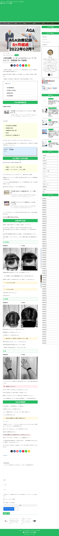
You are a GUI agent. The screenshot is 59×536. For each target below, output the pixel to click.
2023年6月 (44, 284)
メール (5, 484)
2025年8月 (44, 225)
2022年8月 (44, 306)
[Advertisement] (29, 13)
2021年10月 (44, 329)
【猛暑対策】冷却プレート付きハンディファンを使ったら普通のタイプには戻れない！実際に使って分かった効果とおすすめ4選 (53, 134)
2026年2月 (44, 211)
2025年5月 (44, 232)
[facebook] (14, 65)
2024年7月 (44, 254)
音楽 (43, 23)
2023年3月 (44, 291)
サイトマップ (44, 39)
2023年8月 (44, 279)
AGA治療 (34, 23)
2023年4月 (44, 288)
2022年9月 (44, 304)
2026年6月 (44, 202)
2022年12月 (44, 297)
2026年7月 (44, 200)
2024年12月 (44, 243)
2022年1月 (44, 322)
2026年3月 (44, 209)
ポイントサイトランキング (46, 84)
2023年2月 (44, 293)
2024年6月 (44, 257)
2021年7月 (44, 336)
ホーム (52, 23)
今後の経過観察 (10, 95)
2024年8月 (44, 252)
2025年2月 (44, 239)
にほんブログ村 (45, 89)
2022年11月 (44, 300)
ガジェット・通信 (6, 23)
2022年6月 (44, 311)
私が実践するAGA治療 (11, 90)
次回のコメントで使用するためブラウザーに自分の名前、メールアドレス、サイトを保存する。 (20, 495)
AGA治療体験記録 (10, 87)
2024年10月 (44, 248)
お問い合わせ (44, 36)
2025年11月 (44, 218)
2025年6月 (44, 230)
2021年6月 (44, 338)
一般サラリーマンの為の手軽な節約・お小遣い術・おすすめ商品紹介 (29, 530)
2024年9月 (44, 250)
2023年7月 (44, 281)
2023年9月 (44, 277)
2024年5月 (44, 259)
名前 (4, 479)
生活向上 (24, 23)
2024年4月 (44, 261)
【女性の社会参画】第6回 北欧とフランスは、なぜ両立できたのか (53, 144)
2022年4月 (44, 315)
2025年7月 (44, 227)
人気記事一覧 (44, 44)
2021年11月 (44, 327)
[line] (26, 65)
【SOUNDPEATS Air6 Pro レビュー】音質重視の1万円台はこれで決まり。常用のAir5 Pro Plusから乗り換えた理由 (53, 112)
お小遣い (15, 23)
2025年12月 (44, 216)
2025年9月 (44, 223)
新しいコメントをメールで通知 (9, 499)
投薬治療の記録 (10, 93)
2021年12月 (44, 324)
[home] (52, 75)
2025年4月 (44, 234)
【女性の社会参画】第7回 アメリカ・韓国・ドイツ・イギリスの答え (53, 123)
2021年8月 (44, 333)
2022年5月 (44, 313)
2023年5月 (44, 286)
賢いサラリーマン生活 (6, 3)
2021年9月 (44, 331)
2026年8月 (44, 198)
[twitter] (11, 65)
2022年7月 (44, 309)
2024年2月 (44, 266)
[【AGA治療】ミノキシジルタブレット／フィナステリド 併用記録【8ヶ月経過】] (20, 65)
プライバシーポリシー (46, 42)
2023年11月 (44, 272)
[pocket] (17, 65)
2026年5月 (44, 205)
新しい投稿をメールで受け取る (9, 502)
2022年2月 (44, 320)
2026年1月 (44, 214)
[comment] (29, 65)
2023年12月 (44, 270)
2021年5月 (44, 340)
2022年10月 (44, 302)
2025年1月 (44, 241)
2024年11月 (44, 245)
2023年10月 (44, 275)
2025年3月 (44, 236)
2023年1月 (44, 295)
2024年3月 (44, 263)
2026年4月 (44, 207)
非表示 (9, 83)
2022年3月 (44, 318)
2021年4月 (44, 342)
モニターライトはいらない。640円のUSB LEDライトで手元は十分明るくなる (53, 101)
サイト (4, 489)
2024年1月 (44, 268)
